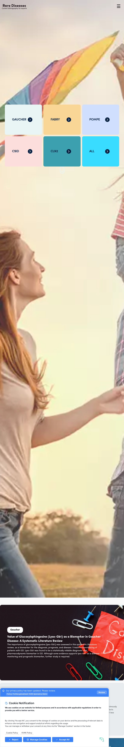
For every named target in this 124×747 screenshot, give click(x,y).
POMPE (94, 119)
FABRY (55, 119)
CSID (15, 151)
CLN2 (54, 151)
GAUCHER (19, 119)
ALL (91, 151)
